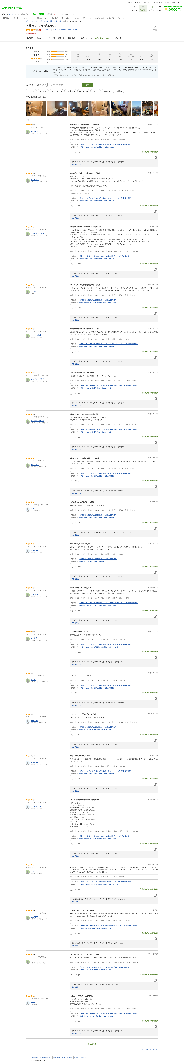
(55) (73, 38)
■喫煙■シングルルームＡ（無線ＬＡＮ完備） (92, 561)
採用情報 (69, 1057)
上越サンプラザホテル (41, 26)
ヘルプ (130, 2)
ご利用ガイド (138, 2)
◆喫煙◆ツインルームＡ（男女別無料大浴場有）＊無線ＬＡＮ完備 (98, 647)
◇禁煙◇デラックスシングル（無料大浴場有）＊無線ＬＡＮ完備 (97, 302)
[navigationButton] (155, 108)
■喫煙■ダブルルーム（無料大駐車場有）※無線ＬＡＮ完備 (96, 1016)
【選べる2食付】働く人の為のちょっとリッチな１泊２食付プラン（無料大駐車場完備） (104, 256)
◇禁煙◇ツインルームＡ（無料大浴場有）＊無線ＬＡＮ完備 (96, 147)
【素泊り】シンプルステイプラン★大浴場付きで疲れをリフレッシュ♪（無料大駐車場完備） (106, 144)
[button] (36, 108)
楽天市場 (167, 2)
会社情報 (35, 1057)
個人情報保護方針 (45, 1057)
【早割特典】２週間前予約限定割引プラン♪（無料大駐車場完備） (98, 300)
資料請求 (83, 1057)
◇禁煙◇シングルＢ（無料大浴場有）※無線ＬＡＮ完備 (95, 388)
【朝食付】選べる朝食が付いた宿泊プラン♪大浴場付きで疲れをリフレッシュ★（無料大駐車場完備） (108, 344)
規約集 (76, 1057)
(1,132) (102, 38)
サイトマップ (147, 2)
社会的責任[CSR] (59, 1057)
